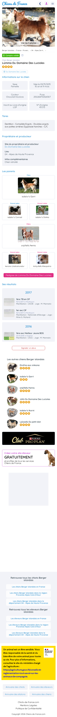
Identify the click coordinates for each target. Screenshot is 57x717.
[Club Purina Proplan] (28, 438)
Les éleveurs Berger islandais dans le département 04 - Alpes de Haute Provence (28, 634)
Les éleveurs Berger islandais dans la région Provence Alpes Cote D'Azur (28, 626)
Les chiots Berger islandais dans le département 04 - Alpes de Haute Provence (28, 602)
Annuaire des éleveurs (41, 687)
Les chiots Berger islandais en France (28, 587)
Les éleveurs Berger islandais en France (28, 618)
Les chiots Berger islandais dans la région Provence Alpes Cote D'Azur (28, 594)
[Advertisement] (28, 489)
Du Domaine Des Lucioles (16, 72)
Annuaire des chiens (41, 694)
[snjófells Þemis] (28, 234)
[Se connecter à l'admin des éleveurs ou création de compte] (46, 3)
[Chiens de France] (14, 4)
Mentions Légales (28, 705)
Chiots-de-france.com (28, 702)
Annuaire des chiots (15, 687)
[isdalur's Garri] (28, 185)
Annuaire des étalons (15, 694)
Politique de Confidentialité (28, 708)
